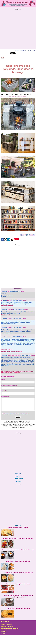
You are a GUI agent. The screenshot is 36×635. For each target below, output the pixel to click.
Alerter (22, 291)
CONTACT (18, 476)
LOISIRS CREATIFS (18, 421)
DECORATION (26, 421)
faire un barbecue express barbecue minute (14, 96)
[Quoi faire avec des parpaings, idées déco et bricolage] (18, 78)
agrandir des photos (6, 349)
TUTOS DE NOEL (9, 421)
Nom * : (3, 379)
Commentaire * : (5, 396)
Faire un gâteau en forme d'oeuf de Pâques (18, 538)
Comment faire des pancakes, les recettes (18, 572)
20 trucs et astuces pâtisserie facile (18, 584)
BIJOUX (30, 425)
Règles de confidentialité (9, 629)
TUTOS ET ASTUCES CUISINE (24, 424)
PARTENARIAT (18, 479)
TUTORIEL (23, 50)
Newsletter (5, 621)
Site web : (4, 391)
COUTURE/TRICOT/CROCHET (10, 422)
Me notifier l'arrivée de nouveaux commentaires (16, 413)
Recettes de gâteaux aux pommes (18, 608)
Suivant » (32, 235)
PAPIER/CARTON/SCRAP (6, 424)
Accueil (16, 50)
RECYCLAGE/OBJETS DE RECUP (24, 422)
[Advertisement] (18, 28)
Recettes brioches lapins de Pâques (18, 561)
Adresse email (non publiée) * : (9, 385)
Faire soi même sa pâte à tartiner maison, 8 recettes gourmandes (18, 596)
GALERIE (18, 481)
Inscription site (6, 624)
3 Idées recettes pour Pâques (18, 527)
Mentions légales (7, 626)
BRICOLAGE (31, 50)
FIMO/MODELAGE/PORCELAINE (18, 427)
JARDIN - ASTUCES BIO (18, 425)
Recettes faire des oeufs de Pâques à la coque (18, 550)
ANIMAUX (26, 425)
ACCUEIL (18, 474)
